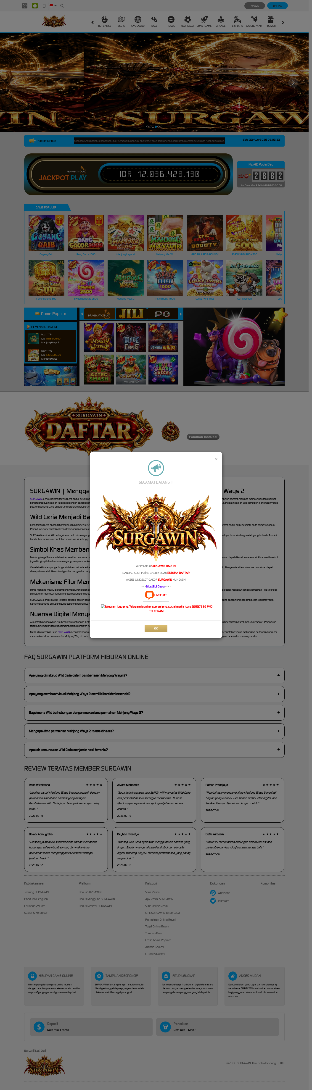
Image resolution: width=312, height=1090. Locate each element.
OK (156, 628)
